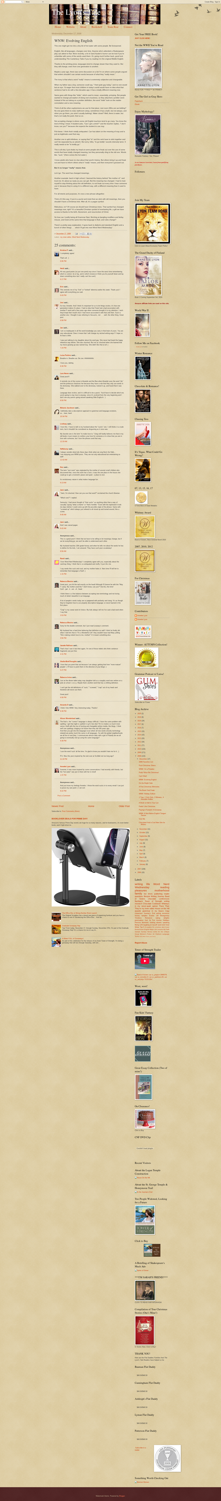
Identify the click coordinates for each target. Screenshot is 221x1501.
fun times (148, 894)
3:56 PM (63, 638)
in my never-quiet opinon (146, 906)
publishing (158, 894)
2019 (139, 717)
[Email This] (81, 234)
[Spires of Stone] (141, 1270)
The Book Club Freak (147, 790)
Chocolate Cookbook (152, 904)
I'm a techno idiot (158, 927)
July (141, 843)
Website (70, 27)
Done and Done (151, 936)
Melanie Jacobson (67, 408)
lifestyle (147, 896)
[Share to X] (86, 234)
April (141, 854)
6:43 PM (63, 295)
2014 (139, 735)
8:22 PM (63, 791)
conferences (164, 899)
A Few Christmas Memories (149, 787)
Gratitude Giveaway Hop (71, 926)
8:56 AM (63, 551)
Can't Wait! (143, 776)
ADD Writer (142, 936)
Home (58, 27)
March (142, 857)
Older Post (124, 806)
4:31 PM (63, 654)
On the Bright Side (146, 783)
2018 (139, 721)
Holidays (166, 920)
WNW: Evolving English (148, 780)
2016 (139, 728)
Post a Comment (64, 796)
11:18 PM (63, 759)
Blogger (122, 1496)
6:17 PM (63, 279)
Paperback (139, 101)
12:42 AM (63, 460)
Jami (62, 490)
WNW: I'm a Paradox (146, 769)
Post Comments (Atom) (71, 811)
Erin (61, 287)
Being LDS (139, 925)
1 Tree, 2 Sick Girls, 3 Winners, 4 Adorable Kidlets (151, 798)
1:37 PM (63, 775)
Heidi (62, 268)
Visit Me (142, 819)
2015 (139, 731)
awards (138, 911)
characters (139, 913)
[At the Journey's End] (143, 1192)
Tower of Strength (153, 901)
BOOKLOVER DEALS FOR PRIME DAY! (70, 819)
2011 (139, 745)
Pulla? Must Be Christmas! (149, 772)
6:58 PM (63, 320)
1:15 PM (63, 574)
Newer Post (58, 806)
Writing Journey (157, 896)
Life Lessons (158, 929)
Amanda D (64, 705)
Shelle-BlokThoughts (68, 661)
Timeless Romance (143, 918)
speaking (166, 922)
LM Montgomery (162, 916)
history (137, 916)
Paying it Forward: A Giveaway (150, 810)
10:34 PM (63, 416)
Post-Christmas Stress (147, 765)
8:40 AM (63, 515)
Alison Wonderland (67, 718)
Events (151, 916)
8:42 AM (63, 528)
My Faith (166, 929)
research (138, 904)
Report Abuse (141, 943)
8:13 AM (63, 483)
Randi (62, 558)
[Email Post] (76, 234)
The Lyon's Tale (76, 12)
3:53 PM (63, 615)
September (143, 836)
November (143, 829)
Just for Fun (150, 920)
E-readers (148, 927)
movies (159, 920)
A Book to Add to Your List (148, 803)
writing (166, 901)
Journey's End (149, 913)
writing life (142, 884)
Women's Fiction (146, 934)
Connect (128, 27)
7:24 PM (63, 348)
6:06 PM (63, 261)
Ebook (137, 104)
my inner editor (65, 237)
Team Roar (113, 27)
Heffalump (64, 449)
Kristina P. (64, 250)
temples (144, 916)
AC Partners (157, 934)
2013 (139, 738)
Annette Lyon (65, 766)
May (141, 850)
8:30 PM (63, 366)
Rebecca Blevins (66, 581)
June (141, 847)
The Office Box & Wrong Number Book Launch (79, 913)
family (138, 893)
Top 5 (142, 927)
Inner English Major (147, 929)
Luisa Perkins (65, 355)
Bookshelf (97, 27)
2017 (139, 724)
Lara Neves (64, 373)
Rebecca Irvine (66, 677)
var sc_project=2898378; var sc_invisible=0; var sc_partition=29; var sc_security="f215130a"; (151, 977)
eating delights (162, 918)
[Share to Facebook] (88, 234)
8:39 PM (63, 711)
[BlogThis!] (83, 234)
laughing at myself (150, 925)
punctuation (139, 920)
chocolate (152, 899)
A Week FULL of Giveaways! (73, 938)
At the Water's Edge (160, 911)
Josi (61, 303)
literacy (149, 932)
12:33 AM (63, 441)
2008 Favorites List (146, 762)
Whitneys (165, 904)
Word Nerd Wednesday (80, 237)
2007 (139, 869)
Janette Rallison (66, 645)
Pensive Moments (142, 922)
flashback (139, 901)
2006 (139, 872)
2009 (139, 752)
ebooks (159, 922)
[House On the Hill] (142, 1178)
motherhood (162, 890)
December (143, 759)
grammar (146, 911)
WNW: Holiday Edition (147, 794)
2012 (139, 742)
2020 (139, 713)
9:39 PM (63, 741)
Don (61, 467)
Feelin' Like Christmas (147, 806)
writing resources (162, 913)
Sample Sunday (140, 932)
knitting (152, 922)
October (142, 832)
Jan (61, 328)
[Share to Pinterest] (90, 234)
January (142, 864)
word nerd (161, 925)
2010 (139, 749)
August (142, 840)
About (83, 27)
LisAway (63, 424)
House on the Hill (162, 908)
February (142, 861)
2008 (139, 756)
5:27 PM (63, 670)
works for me (158, 932)
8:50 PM (63, 400)
